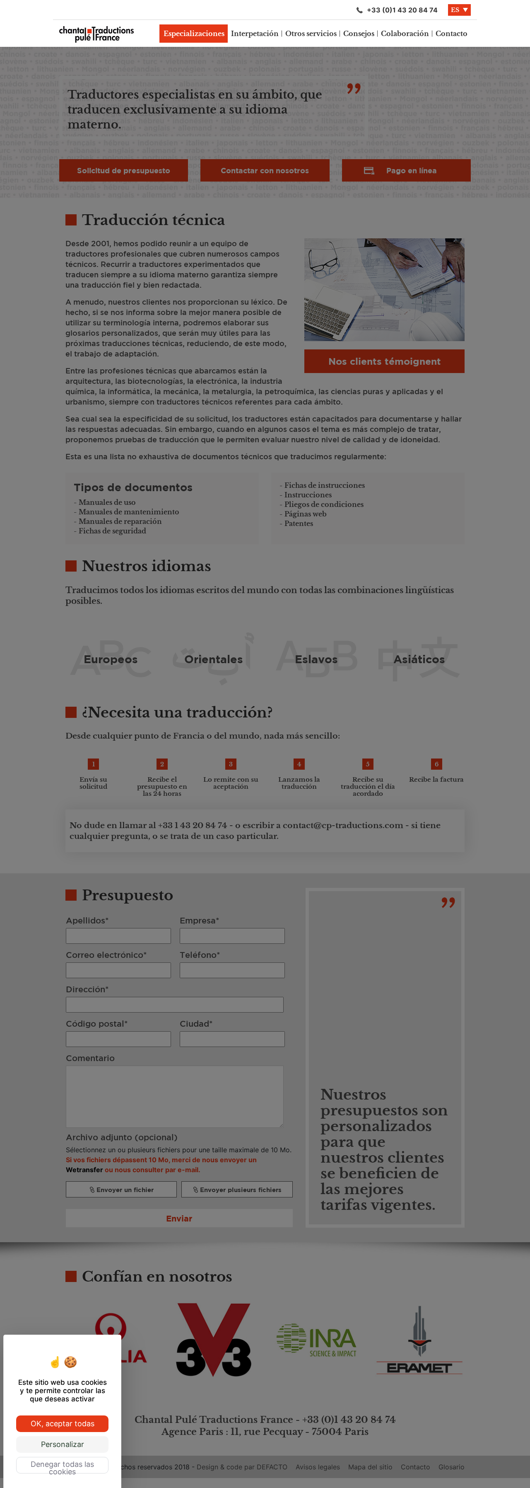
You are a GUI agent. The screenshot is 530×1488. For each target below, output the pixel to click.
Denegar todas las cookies (62, 1466)
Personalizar (62, 1444)
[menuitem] (194, 33)
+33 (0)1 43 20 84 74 (402, 10)
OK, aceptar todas (62, 1423)
